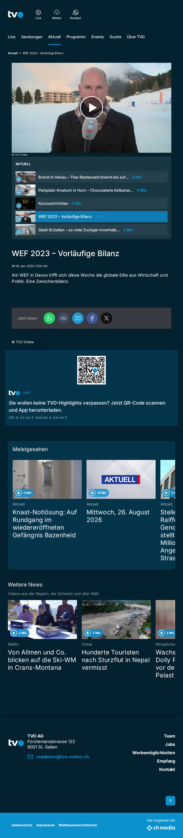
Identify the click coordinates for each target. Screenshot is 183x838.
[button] (63, 318)
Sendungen (31, 36)
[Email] (78, 318)
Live (11, 36)
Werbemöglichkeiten (153, 752)
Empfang (166, 761)
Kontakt (167, 769)
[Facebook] (92, 318)
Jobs (170, 744)
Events (98, 36)
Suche (115, 36)
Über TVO (136, 36)
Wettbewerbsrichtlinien (78, 825)
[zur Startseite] (15, 14)
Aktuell (54, 36)
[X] (106, 318)
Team (169, 735)
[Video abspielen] (91, 108)
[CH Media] (161, 827)
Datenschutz (22, 825)
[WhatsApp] (49, 318)
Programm (76, 36)
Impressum (45, 825)
